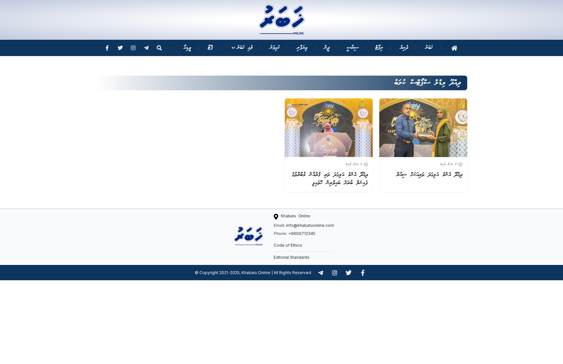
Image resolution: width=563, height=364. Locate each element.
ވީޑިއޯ (187, 48)
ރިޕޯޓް (379, 48)
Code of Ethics (288, 245)
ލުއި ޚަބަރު (245, 48)
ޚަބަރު (429, 48)
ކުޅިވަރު (275, 48)
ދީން (327, 48)
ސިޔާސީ (352, 48)
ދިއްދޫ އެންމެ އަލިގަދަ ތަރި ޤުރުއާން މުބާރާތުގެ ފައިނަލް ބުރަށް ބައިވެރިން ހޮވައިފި (330, 178)
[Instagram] (133, 47)
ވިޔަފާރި (302, 48)
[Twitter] (120, 47)
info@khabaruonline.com (310, 225)
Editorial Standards (292, 257)
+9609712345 (301, 233)
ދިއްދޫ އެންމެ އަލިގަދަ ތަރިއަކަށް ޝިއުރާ (429, 174)
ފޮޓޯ (210, 48)
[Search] (159, 47)
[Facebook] (107, 47)
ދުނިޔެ (404, 48)
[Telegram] (146, 47)
